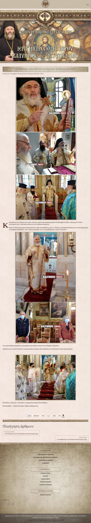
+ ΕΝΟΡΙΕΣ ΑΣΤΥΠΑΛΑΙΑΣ (45, 485)
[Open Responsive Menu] (87, 4)
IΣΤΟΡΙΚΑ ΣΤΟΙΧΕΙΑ (45, 473)
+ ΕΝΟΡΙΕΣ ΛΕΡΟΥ (45, 479)
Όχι (50, 520)
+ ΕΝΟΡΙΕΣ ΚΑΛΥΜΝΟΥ (45, 482)
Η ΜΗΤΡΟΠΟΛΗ (45, 469)
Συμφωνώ (44, 520)
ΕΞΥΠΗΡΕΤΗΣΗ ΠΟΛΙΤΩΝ (45, 491)
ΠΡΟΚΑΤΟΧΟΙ (45, 463)
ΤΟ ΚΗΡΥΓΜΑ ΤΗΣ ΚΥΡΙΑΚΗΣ (45, 460)
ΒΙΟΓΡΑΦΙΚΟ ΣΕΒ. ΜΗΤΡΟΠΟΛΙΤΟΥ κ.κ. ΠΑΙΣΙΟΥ (45, 457)
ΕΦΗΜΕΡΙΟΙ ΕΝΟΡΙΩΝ (45, 495)
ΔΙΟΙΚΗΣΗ (45, 476)
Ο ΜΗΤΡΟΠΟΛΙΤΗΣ (45, 450)
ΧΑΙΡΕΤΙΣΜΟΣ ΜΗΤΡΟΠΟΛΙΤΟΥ (45, 454)
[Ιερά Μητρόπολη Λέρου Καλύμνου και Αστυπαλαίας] (45, 3)
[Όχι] (89, 518)
